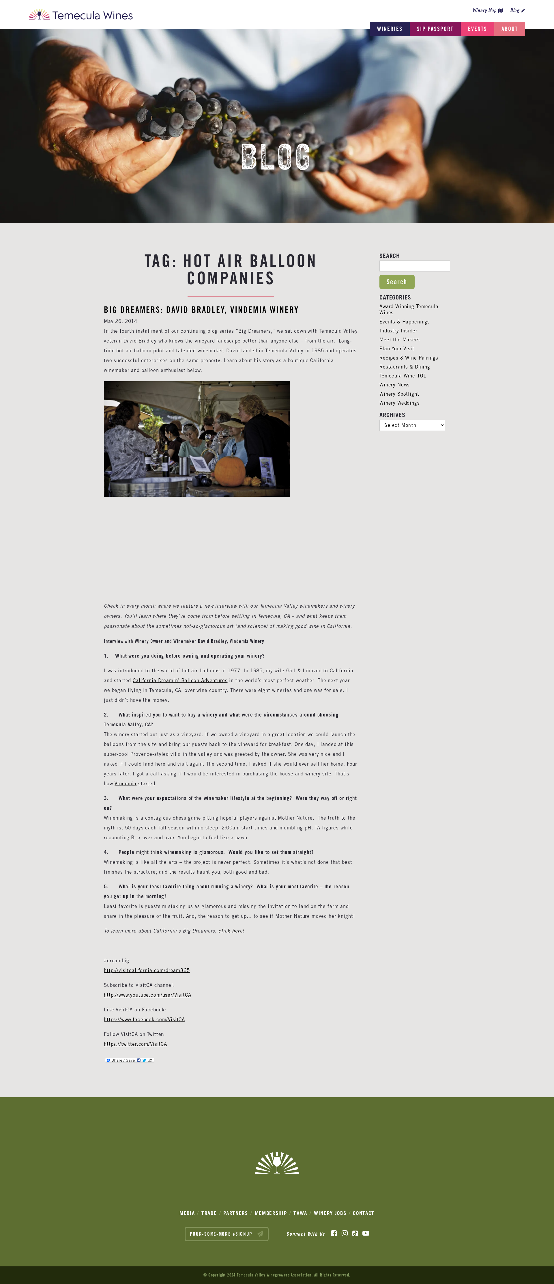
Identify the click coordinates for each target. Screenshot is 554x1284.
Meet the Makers (399, 340)
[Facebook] (334, 1233)
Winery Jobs (330, 1213)
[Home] (81, 16)
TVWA (300, 1213)
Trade (209, 1213)
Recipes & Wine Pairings (408, 358)
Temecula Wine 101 (402, 376)
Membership (271, 1213)
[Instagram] (345, 1233)
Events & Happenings (404, 322)
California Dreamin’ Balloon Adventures (180, 680)
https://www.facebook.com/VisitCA (144, 1019)
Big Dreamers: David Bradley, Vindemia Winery (201, 309)
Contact (364, 1213)
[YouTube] (365, 1233)
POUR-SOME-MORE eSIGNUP (222, 1234)
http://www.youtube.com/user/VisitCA (147, 995)
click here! (231, 931)
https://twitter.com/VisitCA (135, 1044)
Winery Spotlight (399, 394)
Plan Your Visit (396, 348)
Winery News (394, 385)
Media (187, 1213)
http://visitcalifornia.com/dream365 (147, 970)
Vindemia (125, 783)
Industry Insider (398, 331)
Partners (235, 1213)
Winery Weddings (399, 403)
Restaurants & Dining (404, 367)
